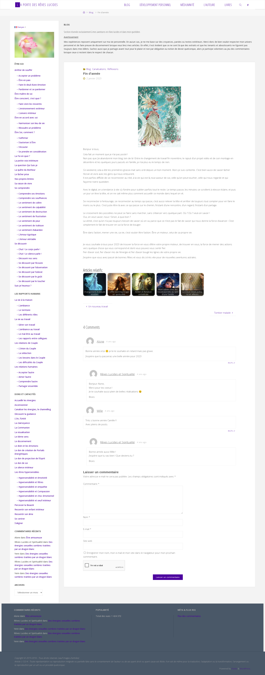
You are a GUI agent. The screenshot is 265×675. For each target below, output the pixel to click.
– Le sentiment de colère (29, 202)
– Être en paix (23, 80)
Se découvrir (21, 243)
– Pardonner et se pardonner (31, 89)
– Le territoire (23, 310)
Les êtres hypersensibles (27, 472)
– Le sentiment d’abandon (30, 230)
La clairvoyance (22, 423)
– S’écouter (22, 147)
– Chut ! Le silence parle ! (29, 253)
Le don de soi (21, 463)
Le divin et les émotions (26, 446)
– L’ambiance (23, 305)
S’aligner (19, 523)
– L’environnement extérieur (31, 108)
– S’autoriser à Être (26, 142)
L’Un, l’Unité (20, 418)
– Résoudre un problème (29, 128)
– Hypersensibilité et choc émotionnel (35, 496)
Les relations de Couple (26, 343)
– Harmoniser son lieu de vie (31, 123)
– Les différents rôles (27, 314)
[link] (241, 4)
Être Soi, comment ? (25, 132)
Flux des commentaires (189, 616)
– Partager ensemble (27, 386)
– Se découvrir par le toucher (31, 281)
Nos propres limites (24, 179)
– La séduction (24, 353)
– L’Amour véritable (26, 239)
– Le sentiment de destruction (32, 211)
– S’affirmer (22, 138)
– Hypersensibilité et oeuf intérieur (34, 500)
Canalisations (99, 69)
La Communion (22, 427)
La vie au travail (22, 319)
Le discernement (23, 441)
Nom (86, 517)
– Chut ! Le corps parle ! (28, 249)
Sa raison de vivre (23, 183)
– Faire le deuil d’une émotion (31, 84)
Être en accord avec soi (26, 117)
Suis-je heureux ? (23, 285)
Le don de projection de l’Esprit (30, 458)
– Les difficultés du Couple (30, 362)
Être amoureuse (34, 537)
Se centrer (20, 518)
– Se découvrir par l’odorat (29, 272)
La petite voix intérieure (26, 160)
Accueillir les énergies (25, 400)
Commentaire (91, 483)
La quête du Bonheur (25, 170)
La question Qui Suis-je (26, 165)
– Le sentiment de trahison (30, 225)
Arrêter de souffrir (23, 70)
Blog (91, 12)
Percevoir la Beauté (24, 505)
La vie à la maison (23, 300)
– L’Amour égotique (26, 234)
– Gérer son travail (26, 324)
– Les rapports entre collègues (32, 338)
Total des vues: (103, 616)
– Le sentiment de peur (28, 221)
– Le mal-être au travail (28, 334)
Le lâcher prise (22, 174)
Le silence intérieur (24, 467)
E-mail (87, 529)
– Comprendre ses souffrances (32, 198)
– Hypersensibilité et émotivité (32, 477)
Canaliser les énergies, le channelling (33, 409)
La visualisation (22, 432)
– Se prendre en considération (31, 151)
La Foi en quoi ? (22, 156)
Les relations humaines (26, 366)
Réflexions (113, 69)
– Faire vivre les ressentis (29, 104)
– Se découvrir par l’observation (32, 267)
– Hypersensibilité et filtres (30, 482)
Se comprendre (22, 188)
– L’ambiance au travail (28, 329)
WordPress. (245, 668)
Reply (231, 362)
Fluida (234, 668)
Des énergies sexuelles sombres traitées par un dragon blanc (33, 545)
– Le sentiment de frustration (31, 216)
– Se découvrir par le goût (29, 276)
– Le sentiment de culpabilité (31, 207)
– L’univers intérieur (26, 113)
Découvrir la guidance (25, 414)
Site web (87, 540)
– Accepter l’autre (25, 372)
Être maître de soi (23, 93)
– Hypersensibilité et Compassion (33, 491)
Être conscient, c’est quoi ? (28, 98)
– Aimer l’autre (24, 377)
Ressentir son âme (24, 514)
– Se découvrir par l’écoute (30, 263)
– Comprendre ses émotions (31, 193)
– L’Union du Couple (26, 348)
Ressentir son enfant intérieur (29, 509)
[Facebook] (248, 5)
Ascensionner (21, 405)
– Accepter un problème (28, 75)
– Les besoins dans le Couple (31, 357)
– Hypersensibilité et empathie (32, 486)
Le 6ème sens (22, 436)
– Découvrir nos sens (27, 258)
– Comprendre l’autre (27, 381)
